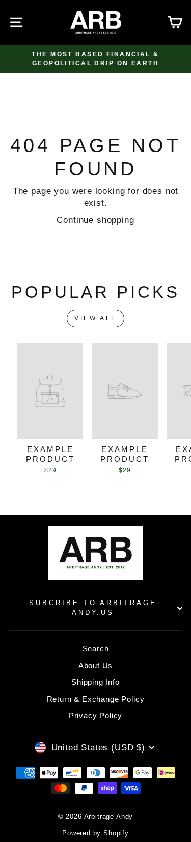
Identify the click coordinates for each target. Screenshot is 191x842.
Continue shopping (95, 220)
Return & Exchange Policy (96, 699)
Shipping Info (95, 682)
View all (95, 318)
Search (96, 648)
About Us (95, 665)
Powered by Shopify (95, 833)
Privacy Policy (96, 715)
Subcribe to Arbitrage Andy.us (93, 607)
